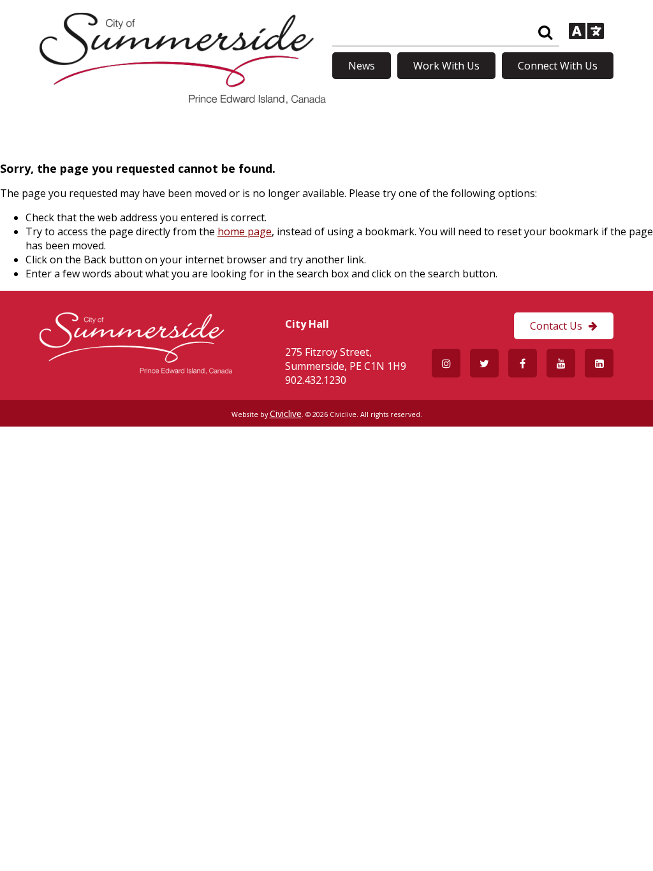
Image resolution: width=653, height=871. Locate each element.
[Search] (545, 32)
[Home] (183, 100)
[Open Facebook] (522, 363)
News (361, 66)
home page (244, 231)
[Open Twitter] (484, 363)
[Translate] (586, 32)
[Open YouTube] (561, 363)
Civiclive (286, 413)
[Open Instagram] (446, 363)
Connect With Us (558, 66)
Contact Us (556, 326)
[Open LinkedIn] (599, 363)
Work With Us (446, 66)
